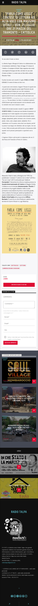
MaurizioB (6, 380)
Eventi (19, 11)
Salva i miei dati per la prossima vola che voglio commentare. (21, 337)
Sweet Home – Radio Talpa (19, 485)
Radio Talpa (19, 2)
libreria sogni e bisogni (11, 268)
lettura (23, 265)
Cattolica (14, 265)
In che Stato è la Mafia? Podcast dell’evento (19, 461)
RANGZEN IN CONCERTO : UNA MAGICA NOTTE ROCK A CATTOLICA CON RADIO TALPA (18, 398)
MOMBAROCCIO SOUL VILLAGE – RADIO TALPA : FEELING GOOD (19, 369)
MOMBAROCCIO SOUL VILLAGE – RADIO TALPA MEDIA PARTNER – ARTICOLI (19, 427)
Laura (17, 40)
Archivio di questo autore (19, 285)
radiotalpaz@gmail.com (8, 562)
